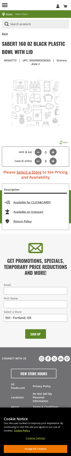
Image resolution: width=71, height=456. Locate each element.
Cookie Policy (22, 430)
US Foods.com (18, 386)
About (15, 407)
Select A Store (21, 14)
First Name (11, 298)
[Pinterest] (66, 358)
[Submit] (6, 24)
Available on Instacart (28, 212)
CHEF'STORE (31, 5)
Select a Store (29, 172)
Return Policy (22, 221)
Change (9, 14)
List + (65, 142)
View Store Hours (33, 373)
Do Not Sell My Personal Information (42, 397)
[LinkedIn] (60, 358)
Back (5, 34)
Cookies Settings (35, 438)
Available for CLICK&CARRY (32, 202)
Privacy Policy (42, 386)
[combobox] (35, 24)
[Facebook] (47, 358)
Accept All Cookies (35, 448)
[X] (53, 358)
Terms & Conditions (45, 407)
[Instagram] (41, 358)
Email (7, 285)
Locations (17, 397)
